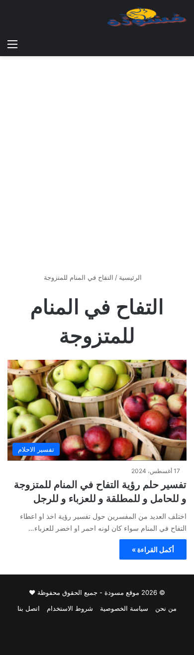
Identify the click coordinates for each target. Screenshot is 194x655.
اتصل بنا (28, 608)
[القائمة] (12, 43)
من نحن (166, 608)
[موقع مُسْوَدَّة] (147, 17)
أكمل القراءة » (153, 549)
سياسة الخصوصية (124, 608)
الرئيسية (131, 277)
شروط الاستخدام (70, 608)
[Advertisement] (97, 168)
